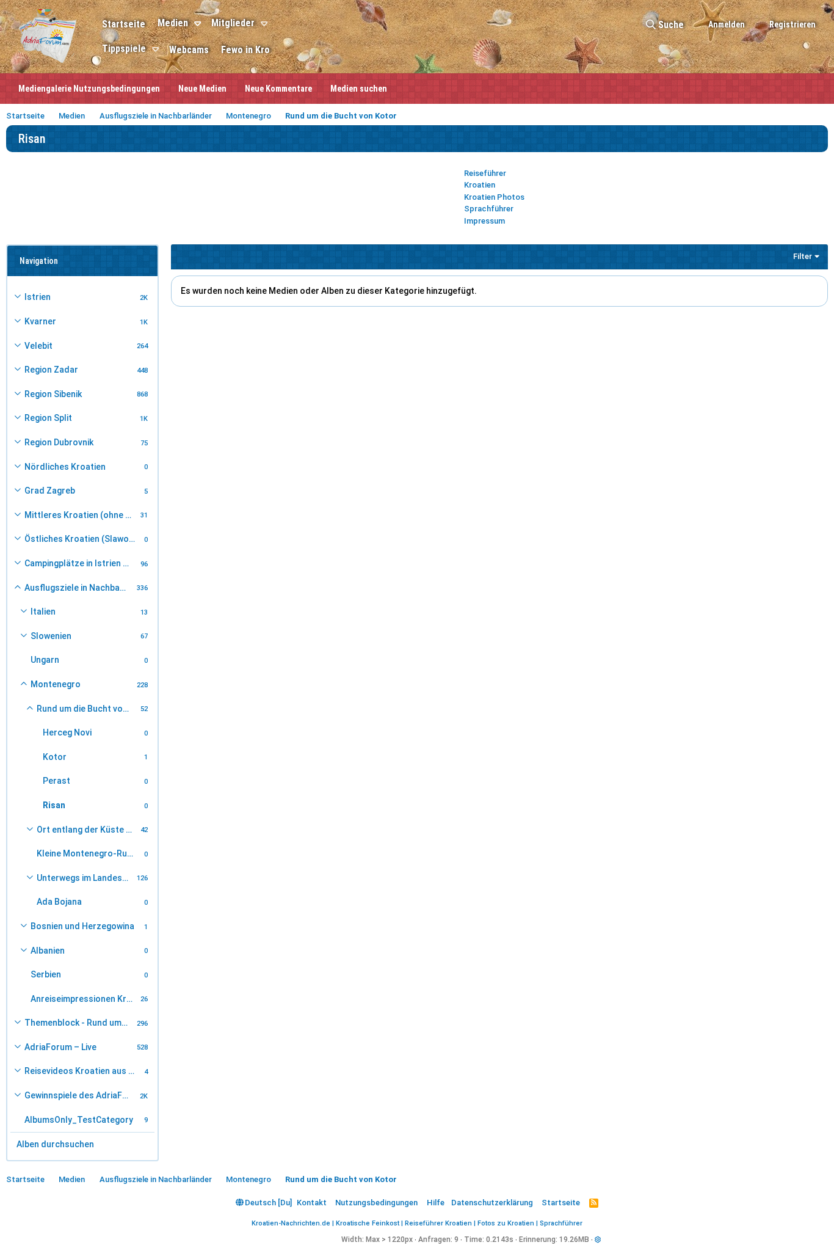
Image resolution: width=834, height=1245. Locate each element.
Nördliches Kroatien (65, 467)
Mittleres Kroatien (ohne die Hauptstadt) (80, 515)
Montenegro (56, 684)
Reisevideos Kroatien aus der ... (82, 1071)
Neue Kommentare (278, 88)
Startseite (123, 24)
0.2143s (499, 1239)
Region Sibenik (53, 394)
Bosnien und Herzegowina (82, 926)
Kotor (55, 757)
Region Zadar (51, 369)
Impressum (484, 220)
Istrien (37, 297)
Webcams (189, 50)
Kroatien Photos (494, 197)
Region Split (48, 418)
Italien (43, 611)
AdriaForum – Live (60, 1047)
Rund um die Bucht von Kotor (87, 709)
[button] (199, 24)
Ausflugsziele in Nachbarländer (78, 588)
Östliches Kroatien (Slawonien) (82, 539)
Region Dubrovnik (58, 442)
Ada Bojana (59, 902)
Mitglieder (233, 23)
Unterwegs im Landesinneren (85, 878)
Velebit (38, 346)
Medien (173, 23)
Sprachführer (488, 208)
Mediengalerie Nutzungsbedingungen (89, 88)
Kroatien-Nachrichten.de (291, 1223)
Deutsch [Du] (267, 1202)
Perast (56, 781)
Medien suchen (358, 88)
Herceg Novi (67, 732)
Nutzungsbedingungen (376, 1202)
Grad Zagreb (49, 490)
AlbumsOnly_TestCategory (78, 1120)
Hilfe (435, 1202)
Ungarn (45, 660)
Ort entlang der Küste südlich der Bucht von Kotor (87, 829)
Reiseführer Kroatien (438, 1223)
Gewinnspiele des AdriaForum (80, 1095)
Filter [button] (802, 256)
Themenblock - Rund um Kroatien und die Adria (78, 1023)
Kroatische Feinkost (367, 1223)
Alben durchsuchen (55, 1144)
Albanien (48, 950)
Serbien (46, 974)
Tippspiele (124, 48)
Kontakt (312, 1202)
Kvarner (40, 321)
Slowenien (51, 636)
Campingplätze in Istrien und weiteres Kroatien (80, 563)
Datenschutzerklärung (492, 1202)
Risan (54, 805)
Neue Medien (202, 88)
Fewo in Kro (245, 50)
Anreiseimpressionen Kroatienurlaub (84, 999)
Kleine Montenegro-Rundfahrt (88, 853)
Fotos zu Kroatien (505, 1223)
